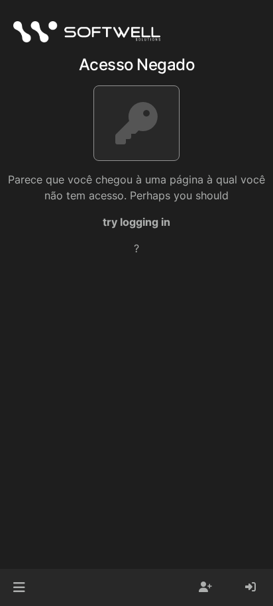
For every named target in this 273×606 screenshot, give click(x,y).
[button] (18, 587)
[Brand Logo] (86, 32)
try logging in (136, 221)
